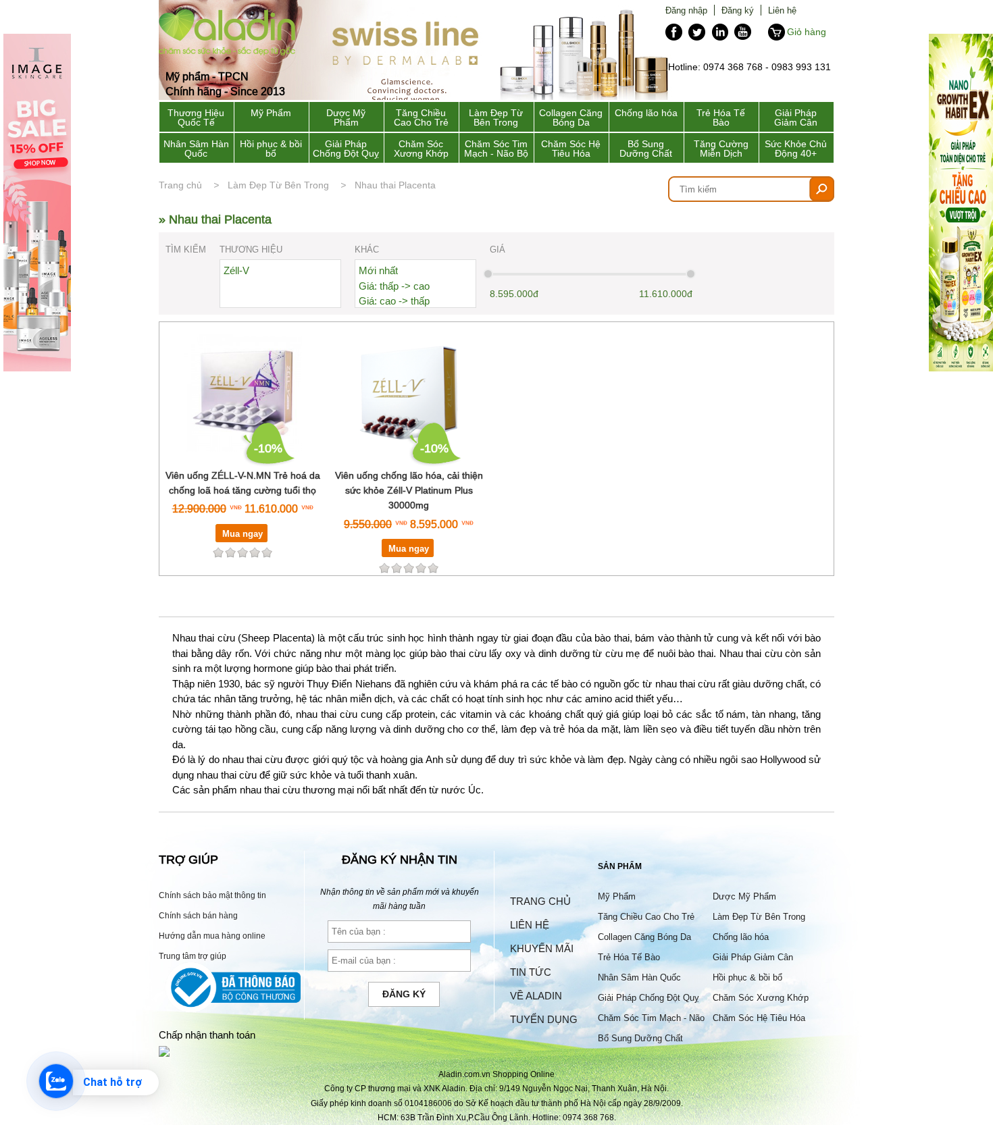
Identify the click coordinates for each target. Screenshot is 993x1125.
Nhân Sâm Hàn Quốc (196, 148)
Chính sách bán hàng (198, 915)
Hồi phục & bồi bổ (271, 148)
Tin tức (530, 972)
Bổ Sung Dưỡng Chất (645, 148)
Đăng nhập (686, 10)
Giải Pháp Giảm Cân (795, 117)
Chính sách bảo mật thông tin (212, 895)
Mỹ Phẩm (271, 112)
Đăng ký (737, 10)
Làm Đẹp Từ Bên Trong (496, 117)
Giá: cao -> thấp (394, 301)
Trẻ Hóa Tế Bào (720, 117)
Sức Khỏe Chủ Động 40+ (796, 148)
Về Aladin (536, 995)
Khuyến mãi (542, 948)
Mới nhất (378, 270)
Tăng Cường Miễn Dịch (721, 148)
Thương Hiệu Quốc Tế (196, 117)
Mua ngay (242, 533)
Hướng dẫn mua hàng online (212, 936)
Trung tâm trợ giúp (192, 956)
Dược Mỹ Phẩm (345, 117)
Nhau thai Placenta (395, 185)
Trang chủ (180, 185)
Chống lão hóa (646, 112)
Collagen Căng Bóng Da (571, 117)
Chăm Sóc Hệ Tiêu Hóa (571, 148)
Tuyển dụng (544, 1019)
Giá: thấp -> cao (394, 286)
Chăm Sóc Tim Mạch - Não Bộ (496, 148)
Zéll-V (236, 270)
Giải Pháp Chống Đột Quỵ (346, 148)
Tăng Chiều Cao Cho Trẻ (421, 117)
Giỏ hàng (806, 31)
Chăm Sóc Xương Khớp (421, 148)
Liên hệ (782, 10)
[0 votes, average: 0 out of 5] (266, 552)
